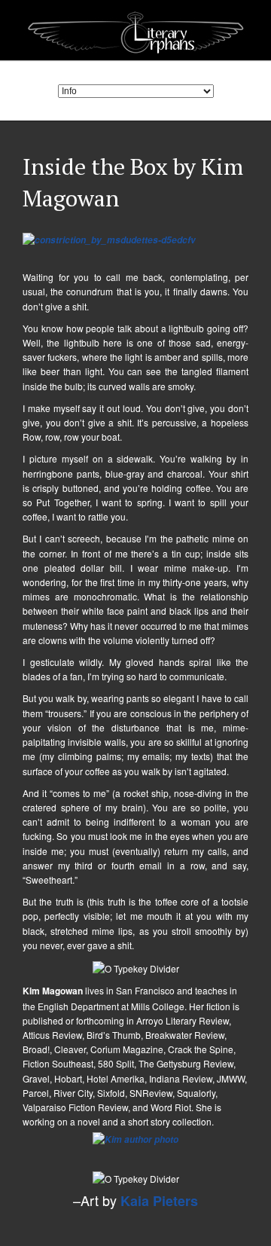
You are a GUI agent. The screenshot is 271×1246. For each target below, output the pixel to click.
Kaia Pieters (159, 1201)
